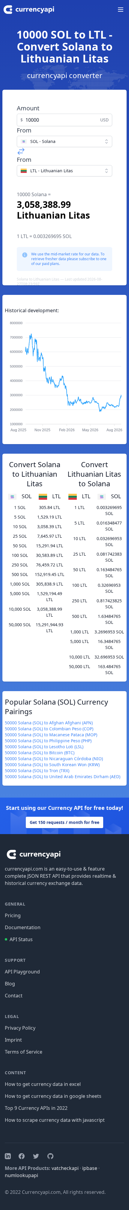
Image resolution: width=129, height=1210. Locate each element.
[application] (64, 374)
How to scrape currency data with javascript (55, 1120)
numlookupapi (21, 1175)
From (24, 130)
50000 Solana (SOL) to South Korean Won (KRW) (52, 764)
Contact (13, 995)
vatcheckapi (65, 1168)
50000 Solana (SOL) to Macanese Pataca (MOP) (51, 734)
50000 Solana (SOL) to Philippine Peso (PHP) (48, 740)
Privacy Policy (20, 1028)
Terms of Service (23, 1052)
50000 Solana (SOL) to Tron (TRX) (37, 770)
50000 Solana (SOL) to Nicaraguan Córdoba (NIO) (54, 758)
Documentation (22, 927)
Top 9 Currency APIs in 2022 (36, 1108)
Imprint (13, 1040)
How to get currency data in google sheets (53, 1096)
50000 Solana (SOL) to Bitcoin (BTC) (39, 752)
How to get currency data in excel (43, 1084)
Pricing (13, 915)
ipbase (89, 1168)
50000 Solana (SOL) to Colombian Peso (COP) (49, 729)
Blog (10, 983)
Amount (28, 108)
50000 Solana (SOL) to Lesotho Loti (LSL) (44, 746)
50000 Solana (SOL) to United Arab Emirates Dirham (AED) (62, 776)
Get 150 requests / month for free (64, 822)
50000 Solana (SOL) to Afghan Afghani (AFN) (49, 723)
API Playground (22, 971)
